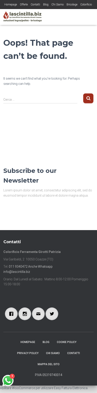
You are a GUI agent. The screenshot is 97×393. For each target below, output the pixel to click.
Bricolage (72, 4)
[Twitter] (53, 314)
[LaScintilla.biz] (24, 17)
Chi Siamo (57, 4)
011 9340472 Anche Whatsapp (31, 266)
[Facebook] (12, 314)
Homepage (10, 4)
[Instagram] (26, 314)
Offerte (24, 4)
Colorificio (86, 4)
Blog (45, 4)
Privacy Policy (28, 353)
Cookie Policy (66, 342)
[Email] (39, 314)
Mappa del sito (49, 364)
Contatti (35, 4)
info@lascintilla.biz (16, 272)
